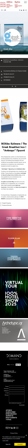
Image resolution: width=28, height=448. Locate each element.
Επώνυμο (6, 388)
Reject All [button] (8, 444)
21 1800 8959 (7, 375)
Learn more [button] (5, 440)
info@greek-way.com (9, 77)
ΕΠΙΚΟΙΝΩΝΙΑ (11, 414)
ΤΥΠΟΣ (8, 419)
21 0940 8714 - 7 (8, 376)
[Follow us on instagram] (14, 428)
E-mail (7, 392)
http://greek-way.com (9, 74)
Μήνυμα (6, 395)
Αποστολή (21, 405)
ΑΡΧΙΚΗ (9, 410)
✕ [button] (26, 435)
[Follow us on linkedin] (12, 428)
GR (5, 10)
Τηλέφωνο (6, 390)
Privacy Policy (14, 433)
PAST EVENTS (11, 418)
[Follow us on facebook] (9, 428)
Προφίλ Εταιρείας (6, 203)
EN (2, 10)
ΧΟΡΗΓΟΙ (9, 416)
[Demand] (14, 361)
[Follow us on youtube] (17, 428)
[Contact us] (7, 428)
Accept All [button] (20, 444)
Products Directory (7, 205)
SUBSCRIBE (11, 412)
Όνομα (6, 386)
